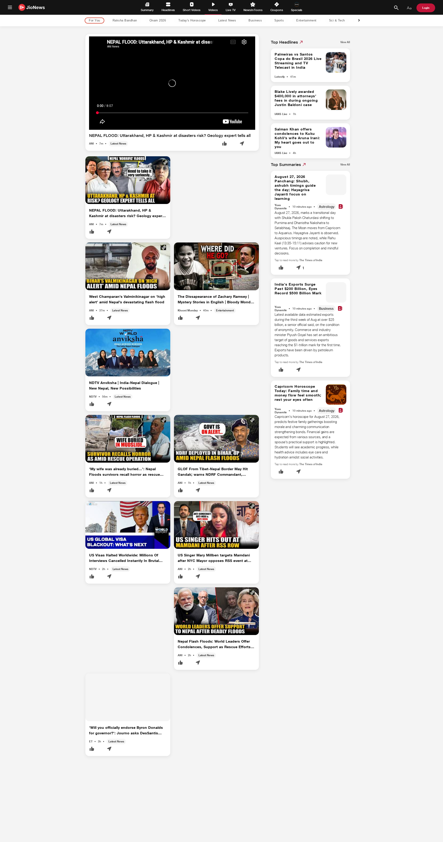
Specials (296, 10)
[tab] (93, 20)
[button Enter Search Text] (396, 7)
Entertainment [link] (306, 20)
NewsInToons (252, 10)
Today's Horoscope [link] (192, 20)
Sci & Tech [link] (337, 20)
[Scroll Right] (359, 21)
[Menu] (9, 7)
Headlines (168, 10)
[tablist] (217, 20)
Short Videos (192, 10)
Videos (213, 10)
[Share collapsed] (242, 144)
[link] (345, 42)
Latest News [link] (227, 20)
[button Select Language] (409, 7)
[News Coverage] (341, 207)
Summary (147, 10)
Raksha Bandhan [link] (125, 20)
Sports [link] (279, 20)
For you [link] (94, 20)
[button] (224, 144)
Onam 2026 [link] (158, 20)
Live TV (231, 10)
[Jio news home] (31, 7)
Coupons (276, 10)
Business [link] (255, 20)
